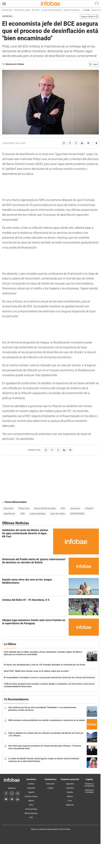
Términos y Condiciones (89, 785)
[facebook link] (6, 793)
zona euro (75, 508)
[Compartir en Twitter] (76, 143)
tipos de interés (58, 513)
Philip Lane (24, 508)
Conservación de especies (48, 10)
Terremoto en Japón (19, 10)
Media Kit (70, 805)
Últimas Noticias (31, 813)
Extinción (32, 10)
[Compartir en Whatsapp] (63, 143)
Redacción (50, 784)
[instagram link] (18, 793)
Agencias (7, 16)
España (31, 792)
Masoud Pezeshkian (68, 10)
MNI (22, 513)
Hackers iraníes (94, 10)
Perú (31, 805)
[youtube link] (6, 799)
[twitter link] (12, 793)
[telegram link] (12, 799)
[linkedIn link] (18, 799)
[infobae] (50, 3)
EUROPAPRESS (77, 513)
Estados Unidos (31, 796)
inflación (89, 508)
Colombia (31, 788)
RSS (31, 817)
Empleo (50, 788)
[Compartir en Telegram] (88, 143)
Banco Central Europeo (45, 508)
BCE (63, 508)
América (31, 784)
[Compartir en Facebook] (69, 143)
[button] (4, 4)
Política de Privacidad (89, 791)
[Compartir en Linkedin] (82, 143)
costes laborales (37, 513)
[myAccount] (97, 4)
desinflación (9, 513)
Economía (8, 508)
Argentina (70, 784)
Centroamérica (31, 809)
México (31, 801)
